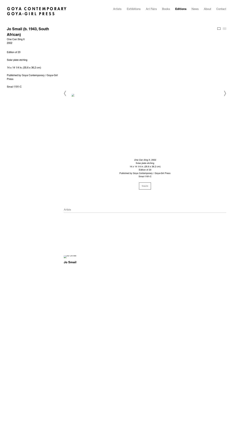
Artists (117, 9)
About (207, 9)
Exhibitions (134, 9)
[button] (65, 93)
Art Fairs (151, 9)
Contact (221, 9)
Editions (180, 9)
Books (166, 9)
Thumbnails (224, 28)
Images (219, 28)
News (195, 9)
